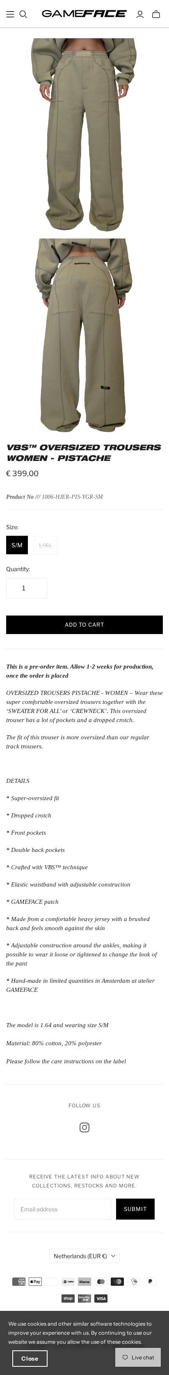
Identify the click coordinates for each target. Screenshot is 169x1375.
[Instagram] (84, 1127)
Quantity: (18, 568)
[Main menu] (10, 14)
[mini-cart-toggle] (156, 14)
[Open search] (23, 14)
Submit (135, 1209)
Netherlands (80, 1255)
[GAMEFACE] (84, 13)
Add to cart (84, 624)
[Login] (140, 14)
